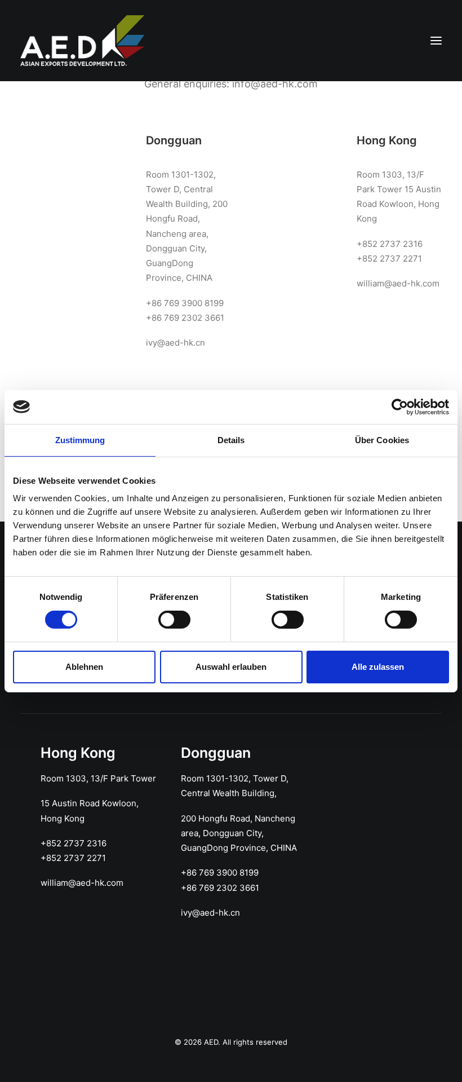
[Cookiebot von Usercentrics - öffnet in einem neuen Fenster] (399, 406)
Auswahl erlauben (231, 667)
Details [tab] (231, 439)
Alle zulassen (378, 667)
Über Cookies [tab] (382, 439)
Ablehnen (84, 667)
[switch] (174, 620)
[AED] (82, 40)
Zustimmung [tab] (80, 439)
